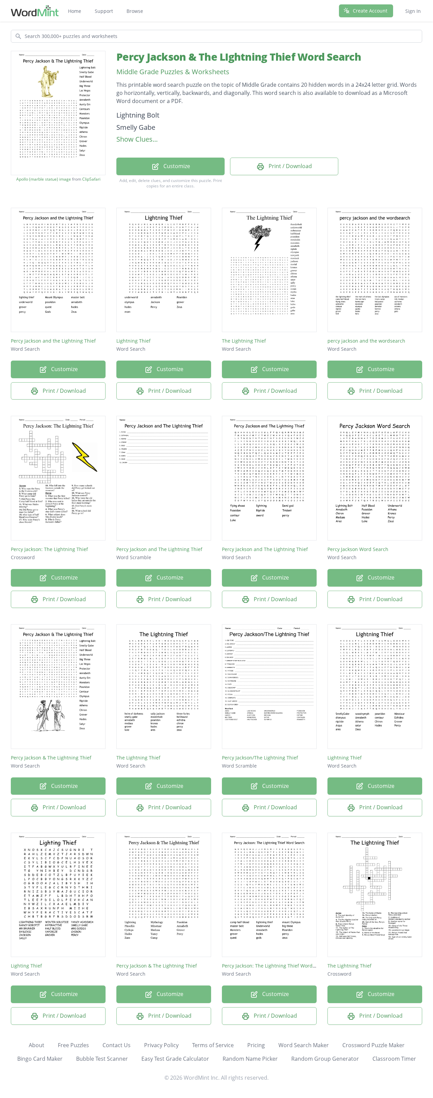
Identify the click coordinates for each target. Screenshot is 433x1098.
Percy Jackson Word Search (357, 549)
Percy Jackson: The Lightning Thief (49, 549)
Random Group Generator (325, 1058)
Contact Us (116, 1045)
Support (104, 11)
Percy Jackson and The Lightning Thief (159, 549)
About (36, 1045)
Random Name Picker (250, 1058)
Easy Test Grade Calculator (175, 1058)
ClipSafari (91, 179)
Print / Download (289, 166)
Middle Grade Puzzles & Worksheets (172, 71)
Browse (135, 11)
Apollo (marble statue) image (43, 179)
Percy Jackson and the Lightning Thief (53, 341)
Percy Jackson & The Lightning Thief (51, 757)
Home (74, 11)
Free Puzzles (73, 1045)
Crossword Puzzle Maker (373, 1045)
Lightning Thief (133, 341)
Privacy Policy (161, 1045)
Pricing (256, 1045)
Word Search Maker (303, 1045)
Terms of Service (213, 1045)
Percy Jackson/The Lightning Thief (260, 757)
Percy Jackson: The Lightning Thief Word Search (275, 965)
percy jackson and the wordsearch (366, 341)
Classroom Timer (394, 1058)
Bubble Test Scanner (102, 1058)
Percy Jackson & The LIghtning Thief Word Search (238, 57)
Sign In (413, 11)
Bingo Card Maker (40, 1058)
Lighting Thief (26, 965)
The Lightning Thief (244, 341)
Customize (176, 166)
